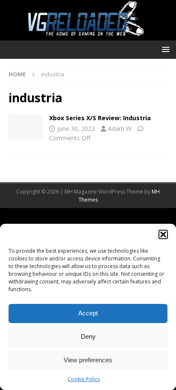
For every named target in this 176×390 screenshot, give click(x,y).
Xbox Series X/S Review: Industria (100, 118)
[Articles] (26, 127)
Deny (88, 336)
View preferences (88, 360)
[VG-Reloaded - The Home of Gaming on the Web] (88, 36)
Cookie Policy (83, 379)
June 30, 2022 (76, 128)
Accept (88, 313)
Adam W (120, 128)
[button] (163, 234)
